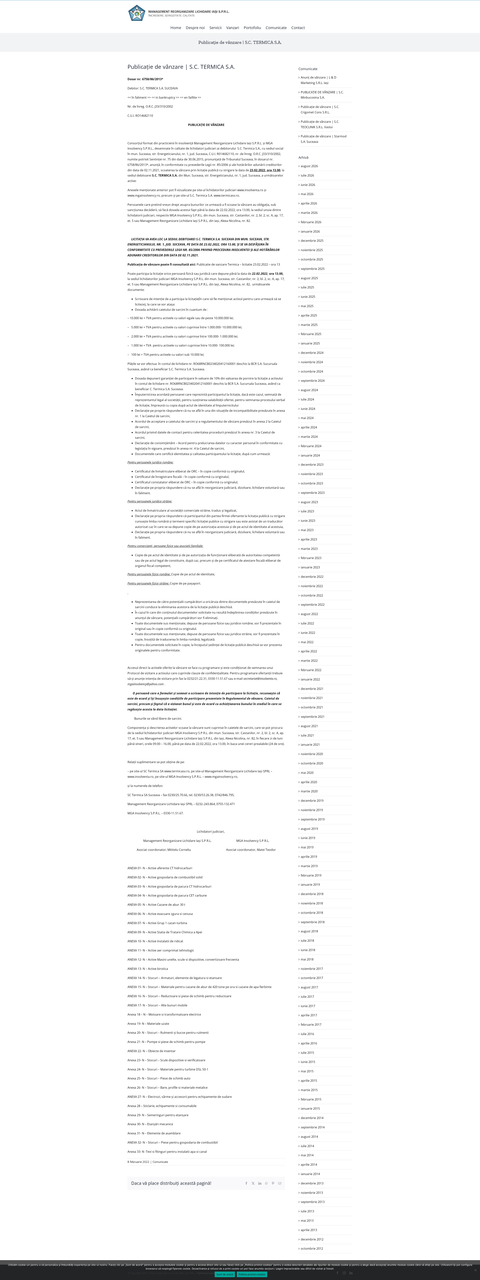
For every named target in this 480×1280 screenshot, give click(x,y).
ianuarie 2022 (310, 679)
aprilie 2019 (309, 857)
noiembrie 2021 (312, 698)
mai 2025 (307, 306)
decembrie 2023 (312, 465)
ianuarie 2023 (310, 567)
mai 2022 (307, 642)
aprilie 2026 (309, 203)
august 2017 (309, 987)
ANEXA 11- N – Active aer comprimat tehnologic (161, 950)
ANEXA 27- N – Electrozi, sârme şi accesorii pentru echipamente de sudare (180, 1097)
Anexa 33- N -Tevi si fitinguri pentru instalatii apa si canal (167, 1152)
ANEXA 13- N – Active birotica (148, 969)
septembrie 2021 (313, 717)
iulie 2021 (307, 735)
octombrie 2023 (312, 483)
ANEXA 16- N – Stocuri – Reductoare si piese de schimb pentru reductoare (179, 996)
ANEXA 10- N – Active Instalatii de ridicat (155, 941)
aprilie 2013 (309, 1230)
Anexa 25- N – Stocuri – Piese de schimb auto (159, 1078)
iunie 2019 (308, 838)
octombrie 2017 (312, 978)
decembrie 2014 (312, 1118)
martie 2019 (309, 866)
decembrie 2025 (312, 241)
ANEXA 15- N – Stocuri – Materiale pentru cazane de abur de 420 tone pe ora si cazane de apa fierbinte (200, 987)
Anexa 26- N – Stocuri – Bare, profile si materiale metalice (168, 1087)
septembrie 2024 (313, 381)
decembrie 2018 (312, 894)
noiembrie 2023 (312, 474)
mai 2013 (307, 1221)
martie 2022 (309, 661)
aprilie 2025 (309, 315)
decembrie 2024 (312, 353)
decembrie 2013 (312, 1183)
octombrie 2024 (312, 371)
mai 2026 (307, 194)
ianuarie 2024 (310, 455)
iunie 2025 (308, 297)
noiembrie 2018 (312, 903)
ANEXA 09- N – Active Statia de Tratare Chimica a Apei (165, 932)
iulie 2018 (307, 941)
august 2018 (309, 931)
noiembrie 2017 (312, 969)
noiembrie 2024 (312, 362)
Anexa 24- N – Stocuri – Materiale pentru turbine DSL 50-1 (168, 1069)
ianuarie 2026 (310, 231)
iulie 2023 (307, 511)
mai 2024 (307, 418)
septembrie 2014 (313, 1127)
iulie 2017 (307, 997)
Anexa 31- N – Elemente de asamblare (154, 1133)
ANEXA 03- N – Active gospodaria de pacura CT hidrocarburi (169, 886)
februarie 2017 (311, 1025)
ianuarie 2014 (310, 1174)
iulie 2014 (307, 1146)
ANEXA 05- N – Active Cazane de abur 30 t (156, 905)
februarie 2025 (311, 334)
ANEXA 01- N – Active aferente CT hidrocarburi (160, 868)
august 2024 (309, 390)
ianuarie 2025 (310, 343)
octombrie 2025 (312, 259)
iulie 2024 (307, 399)
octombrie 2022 (312, 595)
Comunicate (160, 1162)
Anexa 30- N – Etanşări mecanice (150, 1124)
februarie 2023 (311, 558)
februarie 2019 (311, 875)
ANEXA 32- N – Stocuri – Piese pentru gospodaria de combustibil (173, 1142)
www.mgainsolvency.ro (144, 195)
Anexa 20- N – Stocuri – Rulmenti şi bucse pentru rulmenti (168, 1033)
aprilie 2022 (309, 651)
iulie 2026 (307, 175)
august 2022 (309, 614)
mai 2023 (307, 530)
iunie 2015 (308, 1062)
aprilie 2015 (309, 1081)
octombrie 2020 (312, 763)
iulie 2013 (307, 1211)
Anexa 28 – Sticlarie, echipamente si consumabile (162, 1106)
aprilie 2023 (309, 539)
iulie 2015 (307, 1053)
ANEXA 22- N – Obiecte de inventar (152, 1051)
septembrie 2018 (313, 922)
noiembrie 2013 (312, 1193)
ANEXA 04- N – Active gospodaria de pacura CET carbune (167, 895)
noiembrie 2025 (312, 250)
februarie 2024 (311, 446)
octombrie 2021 (312, 707)
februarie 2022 (311, 670)
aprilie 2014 (309, 1164)
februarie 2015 (311, 1099)
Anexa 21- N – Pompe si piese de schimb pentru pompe (166, 1042)
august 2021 (309, 726)
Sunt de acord (225, 1274)
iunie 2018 (308, 950)
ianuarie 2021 (310, 745)
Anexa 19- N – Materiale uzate (148, 1024)
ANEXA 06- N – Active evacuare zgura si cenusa (160, 914)
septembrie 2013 (313, 1202)
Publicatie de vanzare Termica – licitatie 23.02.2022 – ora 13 (238, 264)
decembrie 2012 (312, 1239)
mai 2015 (307, 1071)
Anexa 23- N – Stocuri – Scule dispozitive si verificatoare (166, 1060)
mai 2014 (307, 1155)
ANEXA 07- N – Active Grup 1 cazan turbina (157, 923)
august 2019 (309, 829)
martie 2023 (309, 549)
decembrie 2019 (312, 801)
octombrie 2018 (312, 913)
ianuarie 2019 (310, 885)
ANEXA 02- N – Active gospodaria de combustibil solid (165, 877)
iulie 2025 (307, 287)
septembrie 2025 (313, 269)
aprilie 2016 (309, 1043)
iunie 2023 (308, 521)
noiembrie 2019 (312, 810)
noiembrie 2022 (312, 586)
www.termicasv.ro (226, 195)
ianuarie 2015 (310, 1108)
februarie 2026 (311, 222)
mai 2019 (307, 847)
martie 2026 (309, 213)
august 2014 (309, 1137)
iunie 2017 (308, 1006)
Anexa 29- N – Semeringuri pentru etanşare (158, 1115)
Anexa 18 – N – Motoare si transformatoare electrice (164, 1014)
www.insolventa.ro (250, 190)
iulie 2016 (307, 1034)
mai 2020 (307, 773)
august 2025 (309, 278)
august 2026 (309, 166)
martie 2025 (309, 325)
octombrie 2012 (312, 1248)
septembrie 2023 (313, 493)
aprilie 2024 (309, 427)
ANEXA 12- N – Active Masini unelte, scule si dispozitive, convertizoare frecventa (183, 959)
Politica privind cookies (252, 1274)
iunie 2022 (308, 633)
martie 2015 (309, 1090)
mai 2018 (307, 959)
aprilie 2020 (309, 782)
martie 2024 (309, 437)
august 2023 (309, 502)
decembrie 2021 (312, 689)
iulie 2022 (307, 623)
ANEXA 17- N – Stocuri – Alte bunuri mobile (157, 1005)
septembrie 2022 (313, 605)
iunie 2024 (308, 409)
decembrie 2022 (312, 577)
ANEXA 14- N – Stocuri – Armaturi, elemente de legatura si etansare (175, 978)
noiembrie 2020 (312, 754)
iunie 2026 (308, 185)
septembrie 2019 (313, 819)
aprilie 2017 (309, 1015)
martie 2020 (309, 791)
